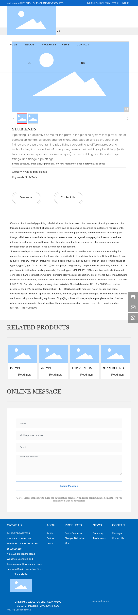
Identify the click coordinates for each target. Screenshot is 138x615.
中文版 (115, 3)
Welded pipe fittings (35, 171)
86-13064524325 (24, 543)
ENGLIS (125, 3)
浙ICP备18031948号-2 (19, 609)
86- (37, 543)
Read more (24, 374)
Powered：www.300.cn (40, 605)
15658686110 (14, 548)
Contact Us (68, 197)
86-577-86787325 (100, 3)
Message (26, 197)
